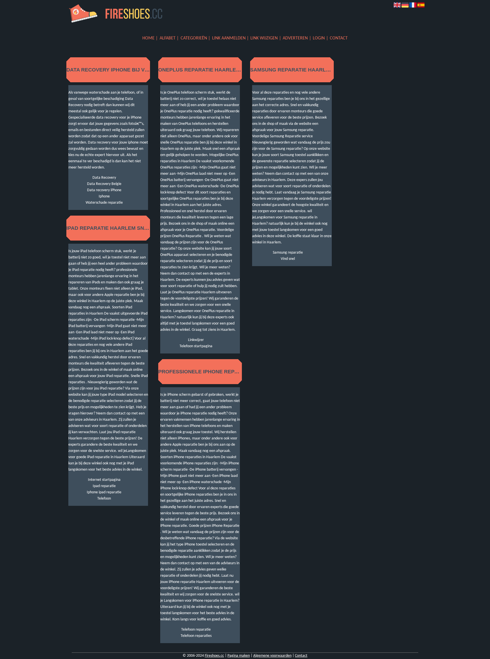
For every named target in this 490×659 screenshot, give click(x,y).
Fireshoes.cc (214, 656)
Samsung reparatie (288, 252)
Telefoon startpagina (195, 346)
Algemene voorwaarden (272, 656)
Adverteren (295, 38)
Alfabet (168, 38)
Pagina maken (238, 656)
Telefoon (104, 498)
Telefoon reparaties (196, 636)
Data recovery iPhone (104, 190)
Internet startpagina (104, 480)
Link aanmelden (229, 38)
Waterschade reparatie (104, 203)
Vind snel (288, 259)
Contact (339, 38)
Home (148, 38)
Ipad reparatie (104, 486)
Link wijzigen (264, 38)
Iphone (104, 196)
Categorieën (194, 38)
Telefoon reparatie (196, 630)
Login (319, 38)
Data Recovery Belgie (104, 184)
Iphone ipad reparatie (104, 492)
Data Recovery (104, 178)
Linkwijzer (196, 340)
